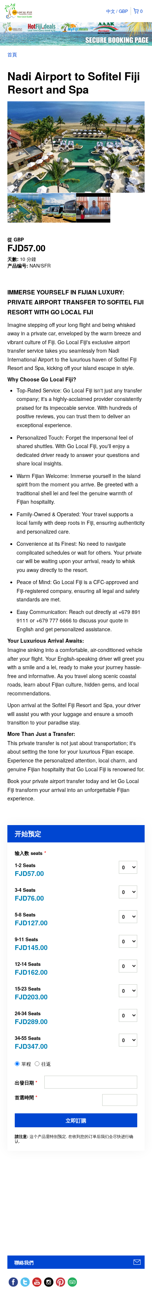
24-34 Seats (29, 1017)
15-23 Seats (29, 992)
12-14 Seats (29, 967)
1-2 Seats (29, 869)
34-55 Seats (29, 1042)
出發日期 (26, 1082)
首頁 (12, 54)
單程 (26, 1064)
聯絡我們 (24, 1262)
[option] (24, 208)
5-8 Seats (29, 918)
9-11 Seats (29, 943)
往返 (46, 1064)
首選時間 (26, 1097)
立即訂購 (76, 1120)
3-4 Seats (29, 893)
